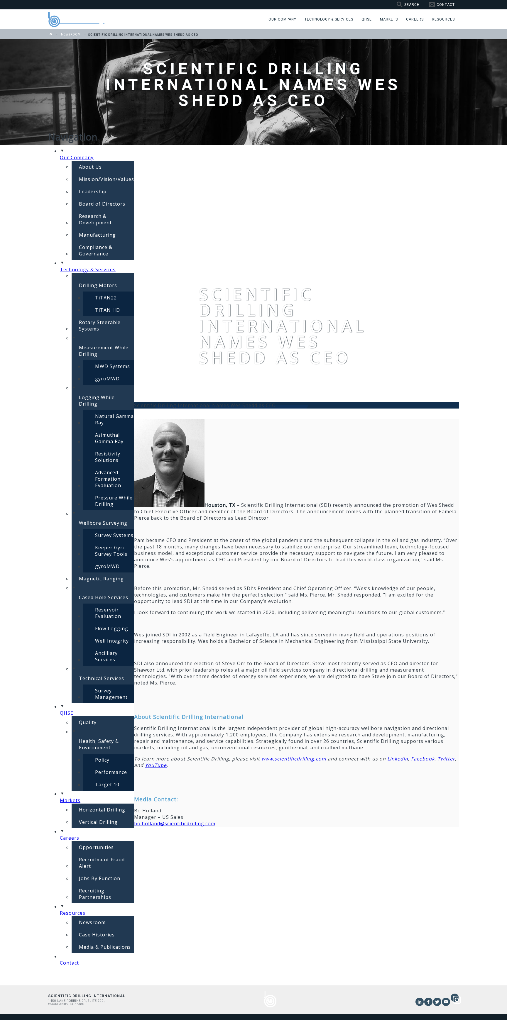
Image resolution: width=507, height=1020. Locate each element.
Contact (446, 5)
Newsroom (71, 34)
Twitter (446, 758)
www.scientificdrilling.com (293, 758)
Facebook (423, 758)
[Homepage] (51, 34)
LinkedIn (397, 758)
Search (412, 5)
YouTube (156, 765)
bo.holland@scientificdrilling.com (174, 823)
